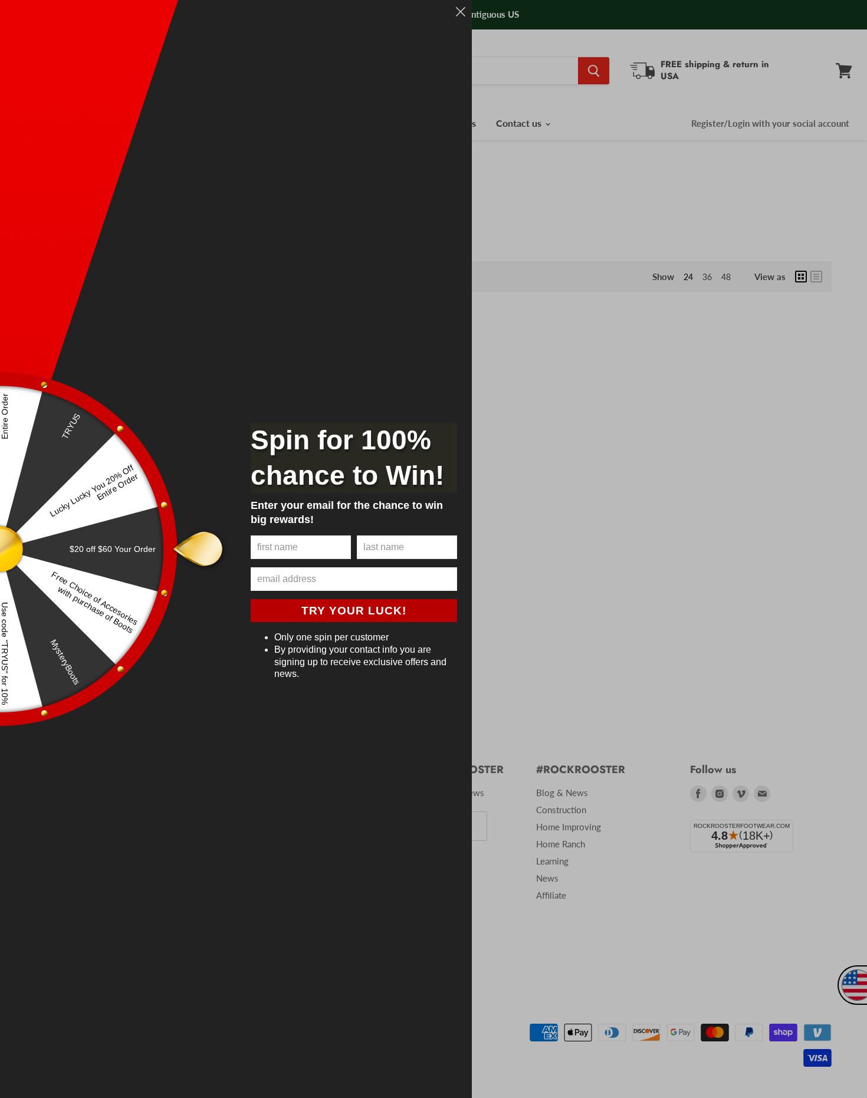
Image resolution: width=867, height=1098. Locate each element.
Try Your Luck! (353, 610)
